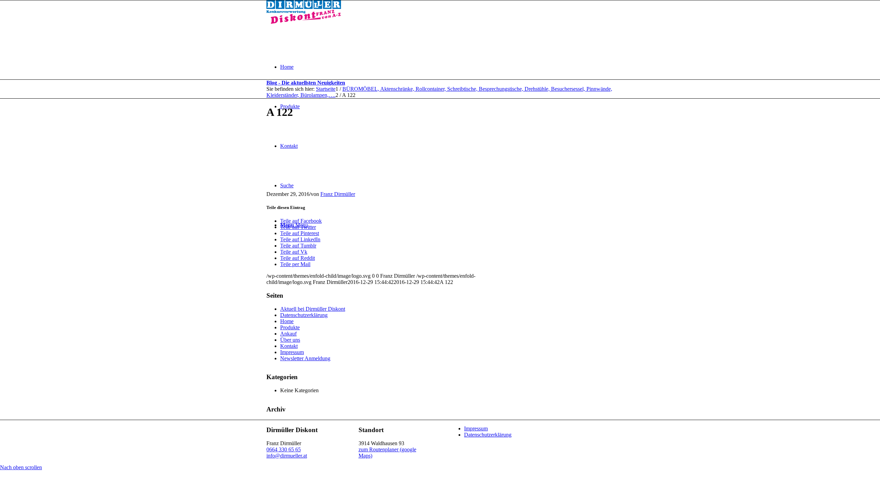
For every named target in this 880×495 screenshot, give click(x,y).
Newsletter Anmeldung (305, 358)
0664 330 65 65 (283, 449)
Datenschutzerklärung (304, 315)
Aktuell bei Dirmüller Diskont (312, 309)
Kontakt (289, 346)
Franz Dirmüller (337, 194)
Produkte (290, 327)
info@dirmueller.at (286, 456)
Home (287, 321)
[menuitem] (447, 67)
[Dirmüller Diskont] (303, 22)
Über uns (290, 340)
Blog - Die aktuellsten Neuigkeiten (305, 83)
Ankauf (288, 334)
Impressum (292, 352)
